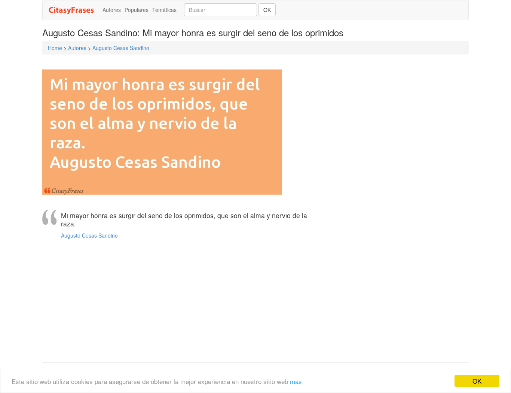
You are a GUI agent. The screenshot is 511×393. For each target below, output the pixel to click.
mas (296, 381)
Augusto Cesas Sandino (120, 48)
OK (476, 381)
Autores (111, 9)
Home (55, 48)
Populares (137, 9)
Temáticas (164, 9)
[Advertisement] (182, 302)
